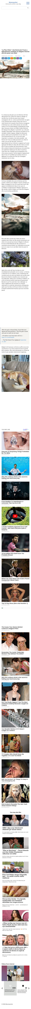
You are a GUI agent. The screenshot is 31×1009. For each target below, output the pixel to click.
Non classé (17, 55)
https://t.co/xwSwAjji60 (8, 337)
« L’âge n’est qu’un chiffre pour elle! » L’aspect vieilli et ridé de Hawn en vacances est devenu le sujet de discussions (15, 949)
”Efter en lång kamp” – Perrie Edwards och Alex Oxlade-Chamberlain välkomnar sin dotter (15, 852)
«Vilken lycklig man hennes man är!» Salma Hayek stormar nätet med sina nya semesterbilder (14, 924)
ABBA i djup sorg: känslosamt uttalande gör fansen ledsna (12, 828)
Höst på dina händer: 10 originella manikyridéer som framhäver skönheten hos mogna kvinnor (13, 900)
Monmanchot (13, 2)
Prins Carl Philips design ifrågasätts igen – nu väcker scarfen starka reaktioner (14, 876)
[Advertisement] (15, 29)
